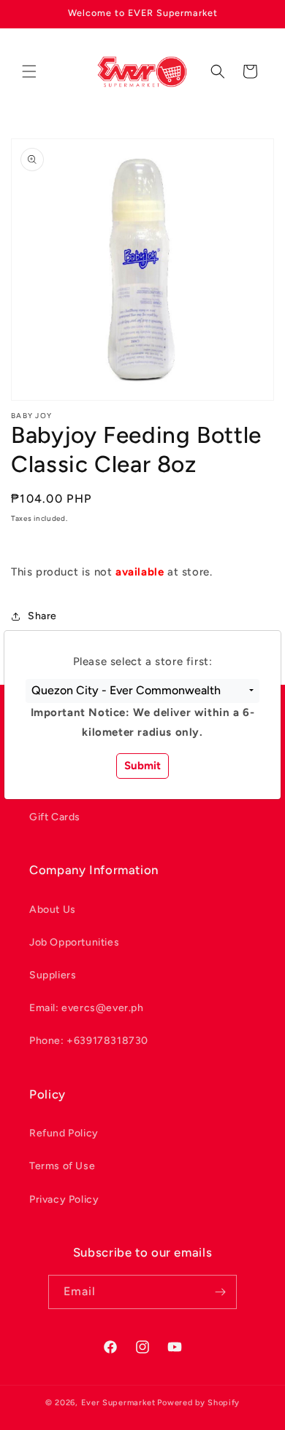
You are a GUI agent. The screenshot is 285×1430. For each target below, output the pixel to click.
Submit (142, 765)
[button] (142, 691)
